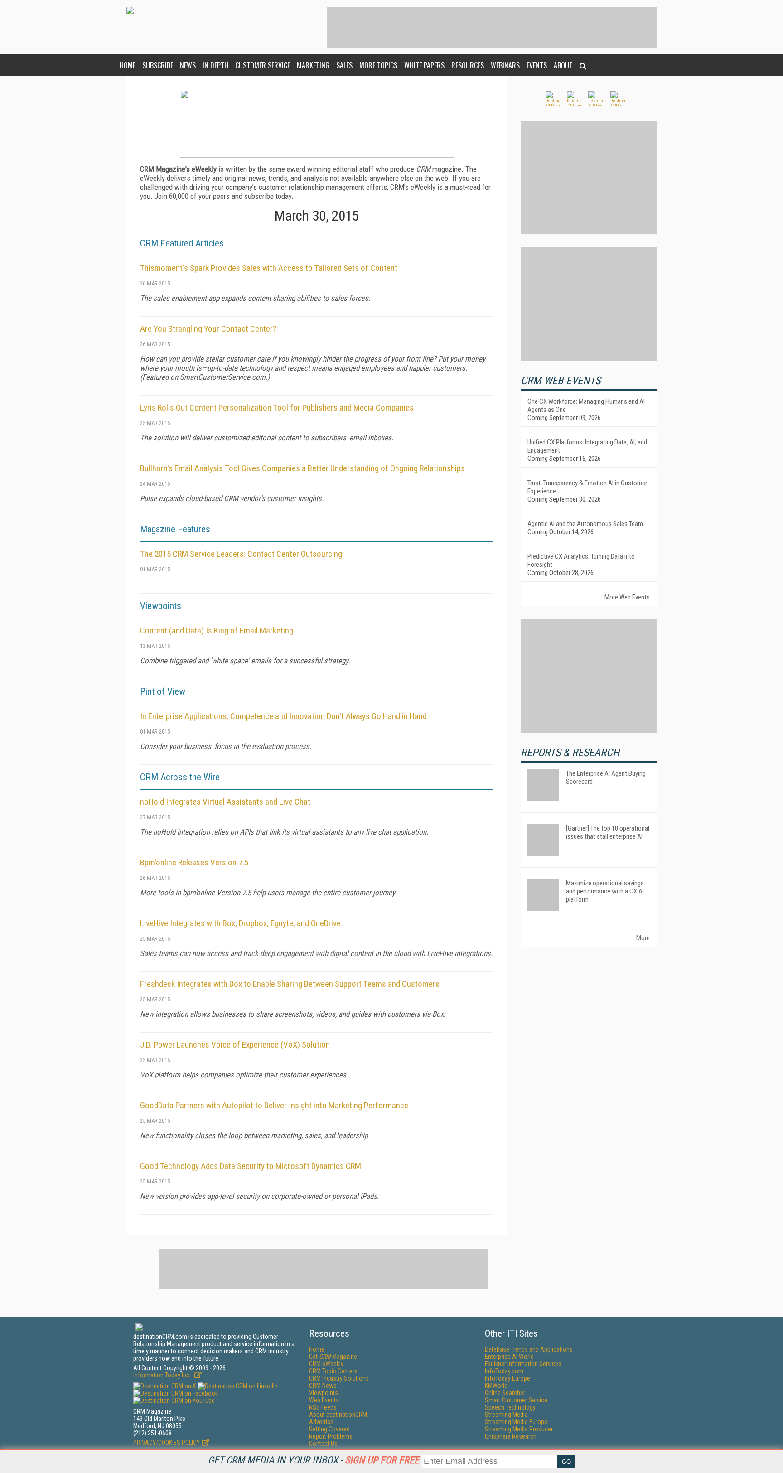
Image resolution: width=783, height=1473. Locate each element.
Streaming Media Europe (516, 1421)
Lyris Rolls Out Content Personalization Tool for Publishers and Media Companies (277, 407)
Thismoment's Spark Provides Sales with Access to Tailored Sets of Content (268, 268)
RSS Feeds (323, 1407)
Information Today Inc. (162, 1375)
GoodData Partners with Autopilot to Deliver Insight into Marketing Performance (274, 1105)
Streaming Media (506, 1414)
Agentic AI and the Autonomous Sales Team (585, 524)
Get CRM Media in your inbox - (313, 1460)
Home (127, 65)
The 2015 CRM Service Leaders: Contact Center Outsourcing (241, 554)
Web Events (324, 1400)
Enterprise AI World (509, 1356)
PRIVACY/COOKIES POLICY (166, 1442)
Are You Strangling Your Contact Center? (208, 329)
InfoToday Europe (507, 1378)
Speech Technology (510, 1407)
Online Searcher (505, 1392)
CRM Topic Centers (333, 1371)
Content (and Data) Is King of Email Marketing (216, 630)
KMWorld (496, 1385)
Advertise (321, 1421)
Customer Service (262, 65)
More (643, 938)
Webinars (505, 65)
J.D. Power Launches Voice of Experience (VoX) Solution (235, 1044)
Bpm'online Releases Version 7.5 (194, 862)
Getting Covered (329, 1429)
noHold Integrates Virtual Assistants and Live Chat (225, 802)
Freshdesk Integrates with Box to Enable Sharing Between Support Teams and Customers (290, 984)
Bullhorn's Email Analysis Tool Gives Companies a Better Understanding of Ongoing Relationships (302, 468)
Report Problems (331, 1436)
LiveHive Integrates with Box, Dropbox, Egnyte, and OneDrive (240, 923)
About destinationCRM (338, 1414)
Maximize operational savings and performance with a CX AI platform (605, 891)
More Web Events (627, 597)
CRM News (323, 1385)
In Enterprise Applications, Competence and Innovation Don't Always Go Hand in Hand (283, 716)
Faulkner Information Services (523, 1363)
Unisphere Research (510, 1436)
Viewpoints (323, 1392)
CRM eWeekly (326, 1363)
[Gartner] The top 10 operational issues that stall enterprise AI (607, 832)
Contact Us (323, 1443)
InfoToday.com (504, 1371)
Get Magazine (333, 1356)
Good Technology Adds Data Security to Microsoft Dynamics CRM (250, 1166)
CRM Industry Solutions (339, 1378)
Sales (344, 65)
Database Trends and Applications (529, 1349)
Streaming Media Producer (519, 1429)
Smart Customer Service (516, 1400)
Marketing (313, 65)
